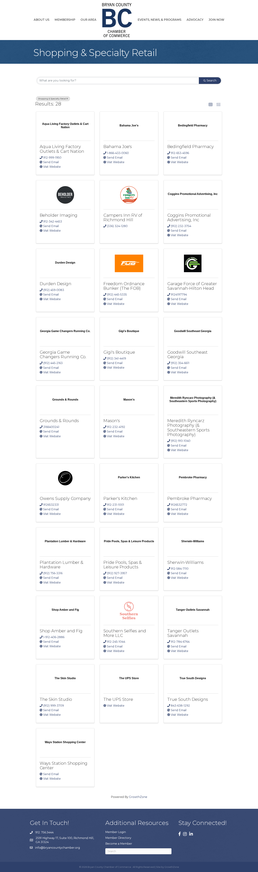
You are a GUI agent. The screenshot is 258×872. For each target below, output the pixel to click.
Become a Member (118, 843)
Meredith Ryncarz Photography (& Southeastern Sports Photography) (188, 427)
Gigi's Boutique (119, 352)
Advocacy (195, 19)
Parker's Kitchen (120, 498)
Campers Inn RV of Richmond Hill (122, 217)
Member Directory (118, 838)
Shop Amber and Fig (61, 630)
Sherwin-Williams (185, 562)
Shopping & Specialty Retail (52, 98)
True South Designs (187, 699)
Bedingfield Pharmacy (190, 146)
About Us (41, 19)
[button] (210, 104)
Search (211, 80)
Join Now (216, 19)
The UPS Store (118, 699)
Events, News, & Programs (159, 19)
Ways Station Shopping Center (63, 765)
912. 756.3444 (44, 832)
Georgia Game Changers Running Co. (63, 354)
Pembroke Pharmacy (189, 498)
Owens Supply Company (65, 498)
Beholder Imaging (58, 215)
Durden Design (55, 283)
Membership (65, 19)
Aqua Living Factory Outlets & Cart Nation (62, 149)
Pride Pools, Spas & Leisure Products (122, 564)
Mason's (111, 420)
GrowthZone (138, 797)
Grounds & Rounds (59, 420)
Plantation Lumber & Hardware (61, 564)
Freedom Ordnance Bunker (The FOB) (123, 286)
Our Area (88, 19)
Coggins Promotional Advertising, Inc (189, 217)
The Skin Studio (56, 699)
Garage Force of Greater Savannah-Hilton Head (192, 286)
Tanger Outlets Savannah (183, 633)
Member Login (115, 832)
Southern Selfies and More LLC (124, 633)
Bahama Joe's (117, 146)
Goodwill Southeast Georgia (187, 354)
